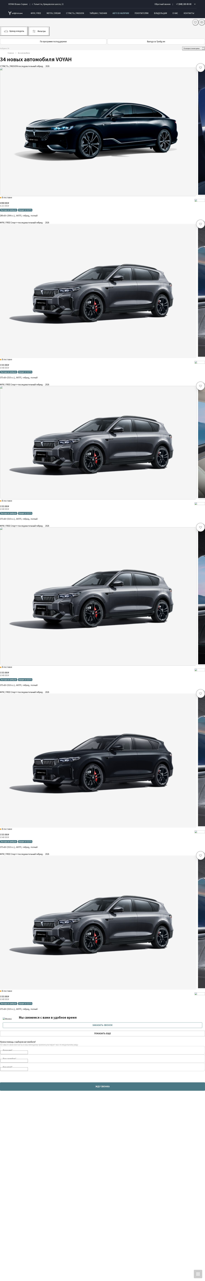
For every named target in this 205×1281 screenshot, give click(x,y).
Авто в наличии (121, 13)
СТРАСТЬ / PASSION (75, 13)
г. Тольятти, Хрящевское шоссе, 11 (48, 4)
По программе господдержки (53, 41)
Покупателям (141, 13)
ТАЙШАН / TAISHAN (98, 13)
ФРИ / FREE (36, 13)
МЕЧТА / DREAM (54, 13)
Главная (11, 53)
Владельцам (160, 13)
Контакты (189, 13)
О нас (175, 13)
